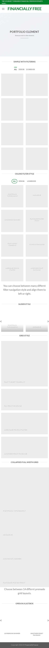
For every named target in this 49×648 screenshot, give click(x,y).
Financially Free (25, 9)
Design (21, 69)
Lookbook (30, 69)
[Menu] (3, 9)
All (15, 69)
